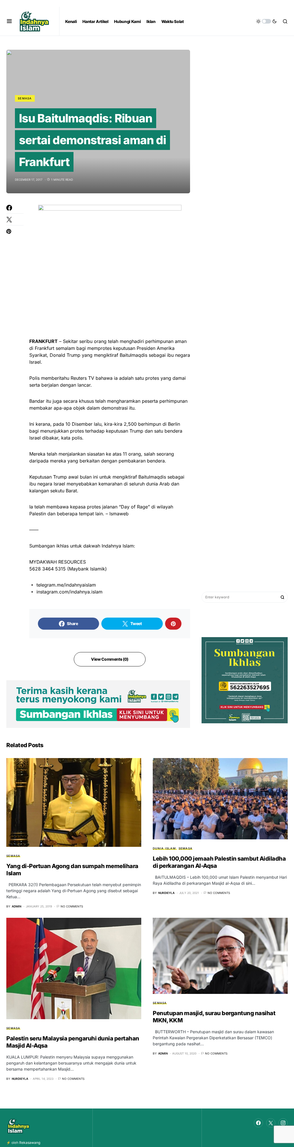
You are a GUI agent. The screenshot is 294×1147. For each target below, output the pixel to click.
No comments (72, 906)
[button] (9, 21)
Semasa (25, 98)
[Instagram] (283, 1123)
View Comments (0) (109, 659)
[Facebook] (258, 1123)
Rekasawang (29, 1142)
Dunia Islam (164, 848)
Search (282, 597)
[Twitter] (270, 1123)
